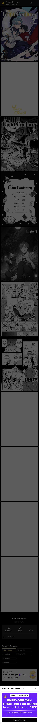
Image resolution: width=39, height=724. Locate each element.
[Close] (35, 688)
